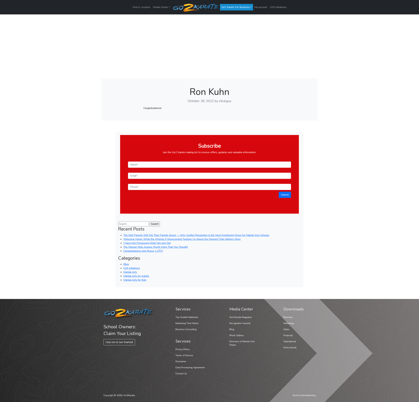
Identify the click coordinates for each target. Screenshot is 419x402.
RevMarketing (308, 395)
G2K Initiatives (278, 7)
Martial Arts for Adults (136, 276)
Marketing (288, 323)
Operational (289, 341)
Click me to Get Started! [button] (119, 342)
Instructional (289, 347)
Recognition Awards (240, 323)
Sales (286, 329)
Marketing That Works (187, 323)
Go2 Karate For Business (235, 7)
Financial (288, 335)
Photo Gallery (236, 335)
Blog (126, 264)
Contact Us (181, 373)
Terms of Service (184, 355)
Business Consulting (186, 329)
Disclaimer (180, 361)
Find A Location (141, 7)
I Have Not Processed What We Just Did (147, 243)
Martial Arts (130, 272)
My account (260, 7)
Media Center (160, 7)
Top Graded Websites (186, 317)
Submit (285, 195)
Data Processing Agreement (190, 367)
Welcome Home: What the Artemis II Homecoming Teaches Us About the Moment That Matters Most (182, 239)
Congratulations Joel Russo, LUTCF (143, 251)
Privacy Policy (182, 349)
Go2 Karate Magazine (240, 317)
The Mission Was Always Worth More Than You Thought (155, 247)
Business (288, 317)
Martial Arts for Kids (134, 280)
